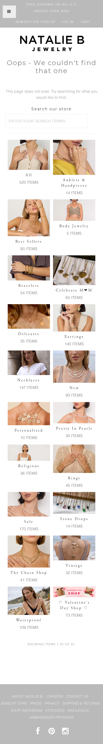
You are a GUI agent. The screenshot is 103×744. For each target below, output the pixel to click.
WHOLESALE (78, 711)
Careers (55, 696)
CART (85, 21)
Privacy (51, 703)
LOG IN (67, 21)
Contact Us (77, 696)
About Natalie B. (28, 696)
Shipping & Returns (81, 703)
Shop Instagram (26, 711)
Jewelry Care (13, 703)
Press (35, 703)
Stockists (55, 711)
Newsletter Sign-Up (36, 21)
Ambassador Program (51, 717)
